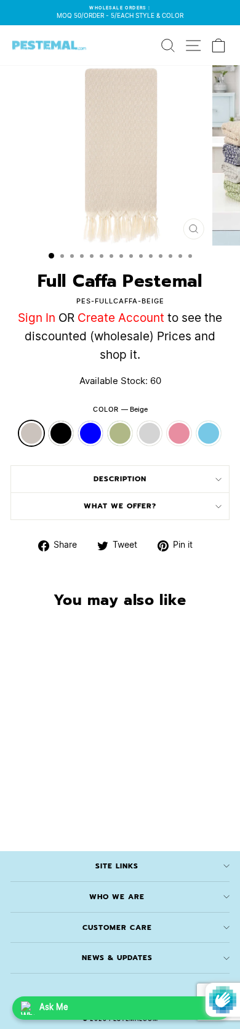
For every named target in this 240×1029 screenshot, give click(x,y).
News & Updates (117, 957)
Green (120, 433)
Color (120, 409)
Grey (149, 433)
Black (61, 433)
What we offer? (120, 505)
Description (120, 478)
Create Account (121, 318)
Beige (31, 433)
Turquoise (208, 433)
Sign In (36, 318)
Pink (179, 433)
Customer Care (117, 927)
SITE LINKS (116, 865)
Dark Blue (90, 433)
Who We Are (117, 896)
